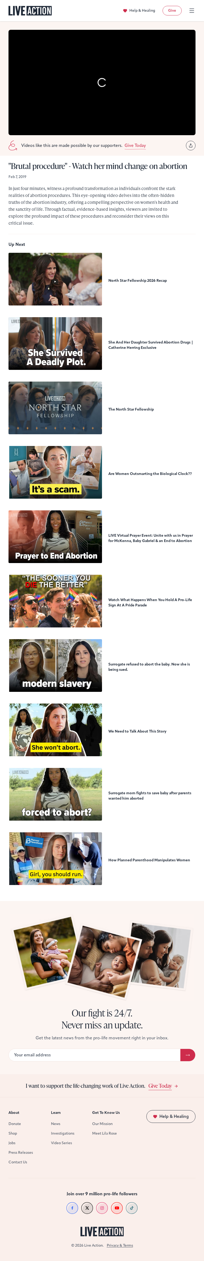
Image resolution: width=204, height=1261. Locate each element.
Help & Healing (142, 10)
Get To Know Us (106, 1112)
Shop (12, 1133)
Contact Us (17, 1162)
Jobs (11, 1143)
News (55, 1124)
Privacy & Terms (120, 1245)
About (13, 1112)
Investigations (62, 1133)
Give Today (160, 1085)
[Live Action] (30, 11)
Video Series (61, 1143)
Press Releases (20, 1152)
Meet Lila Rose (104, 1133)
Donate (14, 1124)
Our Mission (102, 1124)
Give (172, 10)
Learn (56, 1112)
